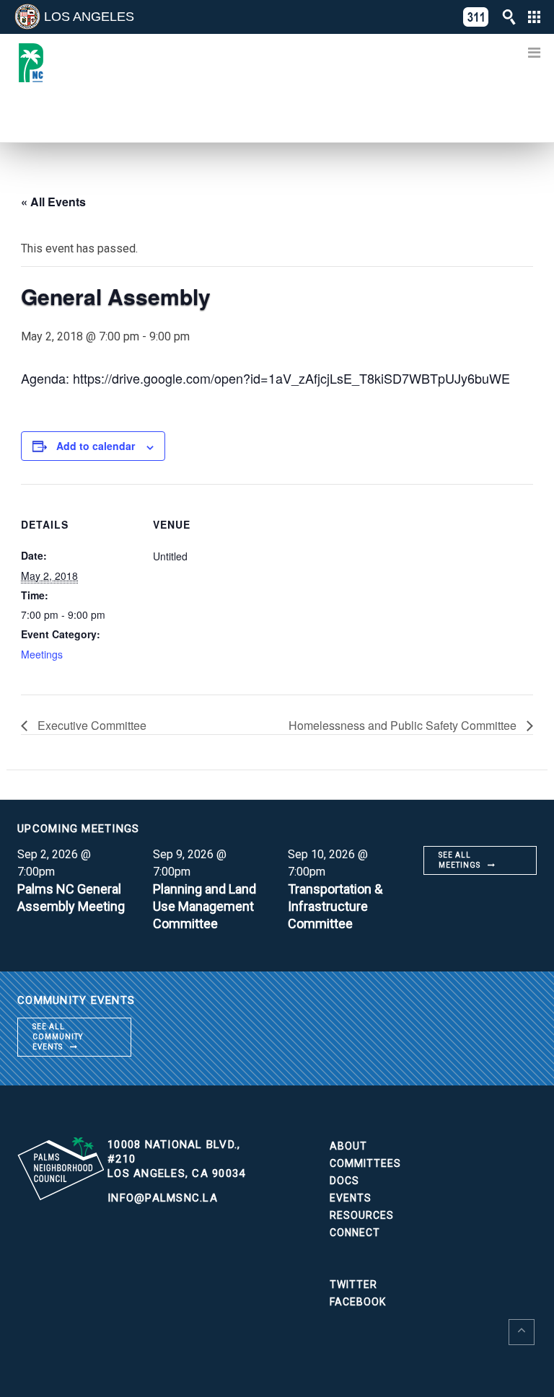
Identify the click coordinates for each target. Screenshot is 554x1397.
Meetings (42, 654)
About (348, 1146)
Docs (344, 1180)
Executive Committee (90, 725)
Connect (355, 1232)
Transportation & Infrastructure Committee (335, 906)
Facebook (358, 1302)
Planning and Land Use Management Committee (204, 906)
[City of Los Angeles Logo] (27, 17)
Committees (365, 1163)
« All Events (53, 201)
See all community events (57, 1037)
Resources (362, 1215)
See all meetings (459, 860)
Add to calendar (95, 446)
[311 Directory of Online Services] (476, 17)
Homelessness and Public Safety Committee (404, 725)
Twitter (353, 1284)
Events (350, 1198)
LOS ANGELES (89, 16)
